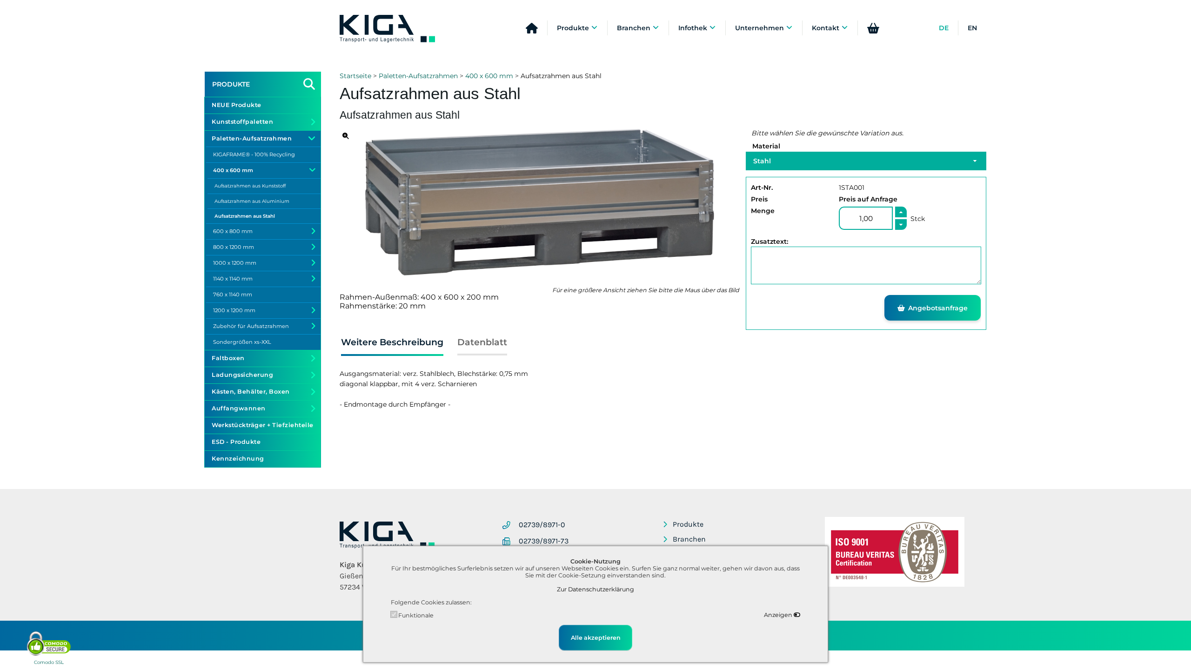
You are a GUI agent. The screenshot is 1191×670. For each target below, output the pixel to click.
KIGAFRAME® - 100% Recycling (254, 154)
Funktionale (416, 615)
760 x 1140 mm (232, 294)
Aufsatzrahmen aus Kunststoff (250, 186)
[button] (901, 212)
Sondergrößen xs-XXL (242, 342)
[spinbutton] (866, 218)
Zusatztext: (769, 241)
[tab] (392, 344)
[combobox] (866, 161)
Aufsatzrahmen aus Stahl (244, 216)
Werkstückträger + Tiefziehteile (263, 425)
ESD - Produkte (236, 441)
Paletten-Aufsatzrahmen (418, 76)
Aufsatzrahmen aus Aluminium (251, 201)
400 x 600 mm (489, 76)
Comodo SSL (49, 662)
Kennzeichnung (238, 458)
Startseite (355, 76)
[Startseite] (387, 29)
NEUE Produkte (236, 104)
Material (766, 146)
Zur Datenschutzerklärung (595, 589)
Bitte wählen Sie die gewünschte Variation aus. (827, 133)
